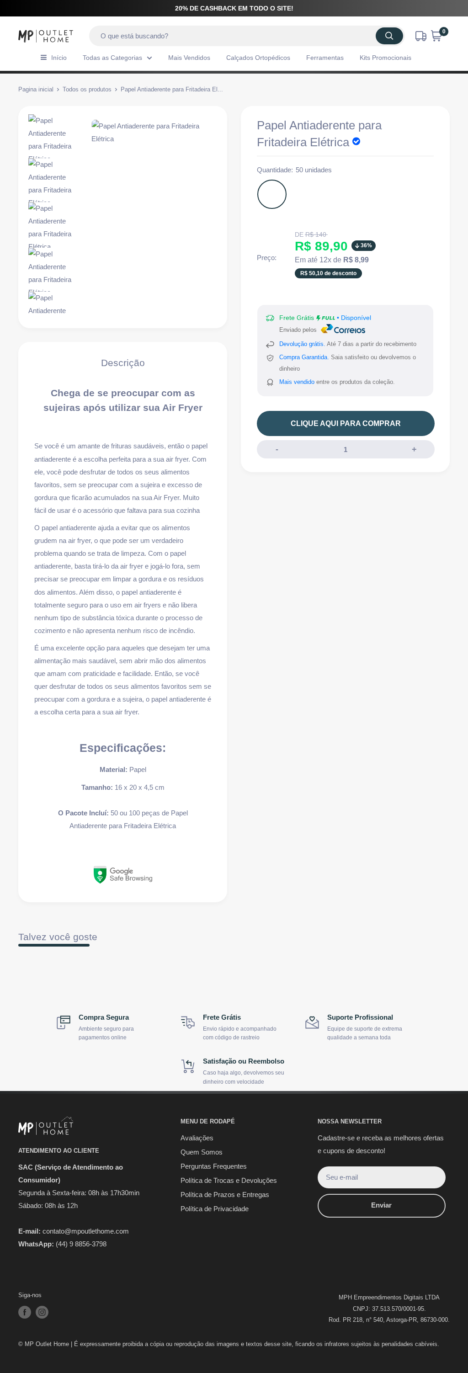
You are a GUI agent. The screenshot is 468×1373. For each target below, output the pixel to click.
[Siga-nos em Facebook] (24, 1312)
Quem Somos (202, 1152)
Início (59, 57)
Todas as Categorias (112, 57)
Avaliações (197, 1138)
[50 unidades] (272, 194)
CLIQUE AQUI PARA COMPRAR (346, 423)
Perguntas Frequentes (214, 1166)
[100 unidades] (305, 194)
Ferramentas (325, 57)
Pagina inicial (35, 89)
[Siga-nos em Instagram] (42, 1312)
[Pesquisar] (389, 35)
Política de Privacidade (215, 1209)
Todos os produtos (87, 89)
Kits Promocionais (385, 57)
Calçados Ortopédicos (258, 57)
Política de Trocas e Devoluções (229, 1180)
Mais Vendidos (189, 57)
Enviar (381, 1205)
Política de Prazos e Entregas (225, 1194)
